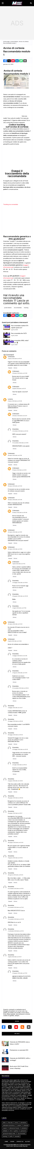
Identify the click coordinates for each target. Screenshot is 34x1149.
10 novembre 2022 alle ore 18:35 (20, 688)
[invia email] (25, 60)
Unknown (11, 356)
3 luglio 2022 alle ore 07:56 (19, 607)
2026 (4, 1122)
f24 (11, 1131)
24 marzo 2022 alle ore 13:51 (15, 532)
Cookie (12, 1141)
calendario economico (9, 1125)
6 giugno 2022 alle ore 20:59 (15, 780)
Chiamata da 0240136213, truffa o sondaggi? (20, 1059)
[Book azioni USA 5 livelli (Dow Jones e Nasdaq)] (5, 1068)
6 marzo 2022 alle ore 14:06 (15, 401)
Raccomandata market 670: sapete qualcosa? (19, 326)
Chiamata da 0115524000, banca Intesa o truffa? (20, 1043)
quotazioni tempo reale (9, 1133)
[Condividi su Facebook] (5, 60)
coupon (5, 1128)
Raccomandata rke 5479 (19, 333)
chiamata (25, 1125)
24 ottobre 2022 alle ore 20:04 (20, 431)
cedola (19, 1125)
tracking (26, 307)
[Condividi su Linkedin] (17, 60)
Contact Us (20, 1141)
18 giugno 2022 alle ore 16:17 (15, 813)
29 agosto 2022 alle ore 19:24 (15, 874)
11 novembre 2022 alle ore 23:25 (16, 919)
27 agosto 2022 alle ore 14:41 (19, 672)
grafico (16, 1131)
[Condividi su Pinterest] (13, 60)
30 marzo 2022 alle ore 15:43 (15, 624)
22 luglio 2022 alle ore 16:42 (19, 764)
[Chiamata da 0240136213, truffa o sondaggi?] (5, 1060)
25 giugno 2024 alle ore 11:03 (19, 973)
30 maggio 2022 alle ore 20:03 (20, 749)
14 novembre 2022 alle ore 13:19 (20, 442)
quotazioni (23, 1131)
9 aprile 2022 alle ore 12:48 (14, 641)
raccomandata (18, 307)
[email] (28, 1027)
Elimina (15, 367)
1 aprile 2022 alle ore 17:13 (18, 563)
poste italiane (14, 41)
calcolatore (23, 1122)
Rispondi (10, 367)
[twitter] (10, 1027)
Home (6, 1141)
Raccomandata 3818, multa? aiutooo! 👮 (20, 341)
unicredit (17, 1136)
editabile (5, 1131)
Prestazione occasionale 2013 (19, 1050)
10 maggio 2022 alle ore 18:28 (15, 721)
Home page (6, 41)
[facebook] (3, 1027)
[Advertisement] (17, 23)
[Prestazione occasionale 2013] (5, 1051)
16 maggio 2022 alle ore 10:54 (15, 734)
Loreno (10, 399)
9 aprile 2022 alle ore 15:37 (19, 388)
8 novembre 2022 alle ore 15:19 (15, 888)
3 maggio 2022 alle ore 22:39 (19, 655)
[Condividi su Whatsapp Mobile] (21, 60)
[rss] (22, 1027)
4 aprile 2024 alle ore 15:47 (14, 956)
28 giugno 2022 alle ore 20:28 (20, 596)
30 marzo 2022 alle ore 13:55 (15, 549)
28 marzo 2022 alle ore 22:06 (19, 373)
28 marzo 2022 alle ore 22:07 (19, 415)
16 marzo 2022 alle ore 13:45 (15, 499)
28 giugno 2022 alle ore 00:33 (15, 842)
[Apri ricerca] (31, 3)
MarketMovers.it (15, 1144)
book (16, 1122)
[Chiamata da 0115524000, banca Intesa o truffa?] (5, 1043)
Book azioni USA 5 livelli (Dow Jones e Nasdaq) (19, 1067)
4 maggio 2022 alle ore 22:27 (15, 707)
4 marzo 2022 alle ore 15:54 (15, 358)
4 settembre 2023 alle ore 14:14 (16, 931)
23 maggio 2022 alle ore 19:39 (19, 582)
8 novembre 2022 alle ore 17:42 (16, 907)
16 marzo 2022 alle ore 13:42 (15, 486)
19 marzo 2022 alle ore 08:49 (19, 512)
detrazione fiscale (14, 1128)
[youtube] (16, 1027)
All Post (27, 1141)
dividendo (24, 1128)
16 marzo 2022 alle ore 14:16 (19, 470)
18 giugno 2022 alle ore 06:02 (15, 797)
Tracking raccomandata (10, 204)
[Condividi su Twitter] (9, 60)
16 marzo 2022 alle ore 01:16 (15, 455)
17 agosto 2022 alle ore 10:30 (15, 857)
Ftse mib (10, 1122)
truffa (11, 1136)
